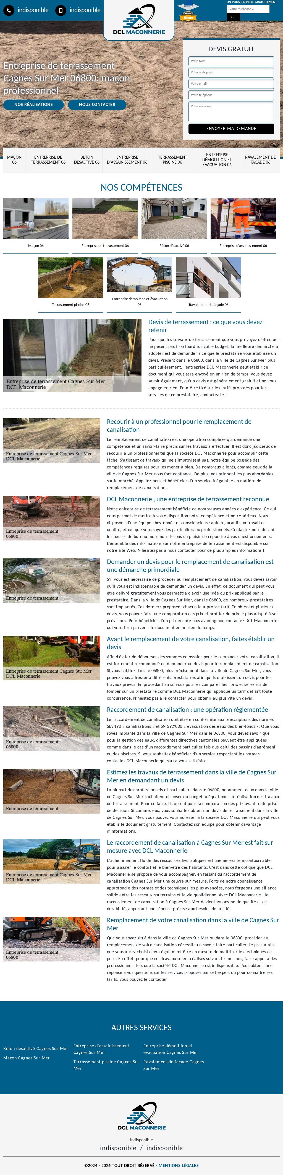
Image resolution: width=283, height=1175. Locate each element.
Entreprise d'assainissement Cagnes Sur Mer (102, 1049)
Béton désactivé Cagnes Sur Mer (35, 1049)
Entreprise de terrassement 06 (48, 160)
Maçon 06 (14, 160)
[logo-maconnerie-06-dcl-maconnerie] (141, 1115)
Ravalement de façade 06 (260, 160)
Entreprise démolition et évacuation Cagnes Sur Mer (170, 1049)
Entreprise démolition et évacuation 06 (217, 160)
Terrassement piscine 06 (172, 160)
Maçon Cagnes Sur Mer (26, 1058)
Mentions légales (179, 1166)
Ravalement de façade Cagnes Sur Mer (173, 1065)
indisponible (33, 10)
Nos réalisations (33, 105)
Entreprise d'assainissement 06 (127, 160)
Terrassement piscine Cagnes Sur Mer (107, 1065)
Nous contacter (97, 105)
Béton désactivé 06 (86, 160)
